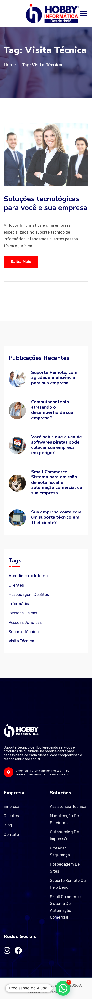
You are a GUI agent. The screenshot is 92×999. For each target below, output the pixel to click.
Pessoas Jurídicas (25, 622)
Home (10, 65)
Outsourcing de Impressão (64, 835)
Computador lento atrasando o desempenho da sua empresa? (52, 410)
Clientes (16, 585)
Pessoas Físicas (23, 613)
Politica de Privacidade (46, 992)
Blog (8, 825)
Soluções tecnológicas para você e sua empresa (45, 203)
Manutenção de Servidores (64, 819)
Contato (11, 834)
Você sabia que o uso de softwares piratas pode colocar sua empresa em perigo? (56, 445)
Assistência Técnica (68, 806)
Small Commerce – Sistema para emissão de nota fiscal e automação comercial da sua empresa (56, 482)
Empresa (11, 806)
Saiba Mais (21, 261)
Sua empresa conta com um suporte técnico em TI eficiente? (56, 517)
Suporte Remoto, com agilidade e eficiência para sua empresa (54, 377)
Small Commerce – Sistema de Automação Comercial (67, 907)
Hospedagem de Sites (29, 594)
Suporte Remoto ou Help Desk (68, 884)
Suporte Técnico (24, 631)
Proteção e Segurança (60, 851)
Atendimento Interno (28, 576)
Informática (19, 603)
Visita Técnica (21, 641)
